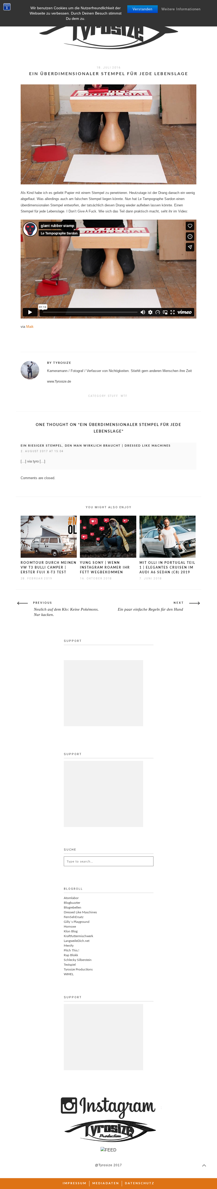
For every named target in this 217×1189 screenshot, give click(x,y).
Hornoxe (70, 926)
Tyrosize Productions (78, 969)
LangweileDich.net (76, 940)
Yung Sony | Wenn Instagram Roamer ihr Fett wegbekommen (105, 567)
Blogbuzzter (72, 902)
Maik (30, 327)
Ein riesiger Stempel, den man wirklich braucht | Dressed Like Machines (96, 445)
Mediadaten (105, 1183)
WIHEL (69, 974)
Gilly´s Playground (76, 921)
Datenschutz (140, 1183)
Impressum (75, 1183)
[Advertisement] (103, 693)
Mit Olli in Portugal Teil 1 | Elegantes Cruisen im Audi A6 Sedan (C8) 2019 (167, 567)
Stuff (113, 395)
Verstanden (142, 9)
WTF (124, 395)
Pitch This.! (71, 950)
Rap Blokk (71, 955)
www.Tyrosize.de (59, 381)
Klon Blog (71, 931)
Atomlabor (71, 898)
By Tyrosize (59, 362)
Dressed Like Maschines (80, 912)
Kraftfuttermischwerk (78, 936)
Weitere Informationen (181, 9)
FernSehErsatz (73, 917)
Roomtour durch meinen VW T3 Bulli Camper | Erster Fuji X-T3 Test (48, 567)
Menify (69, 945)
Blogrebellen (72, 907)
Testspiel (70, 964)
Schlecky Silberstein (78, 959)
